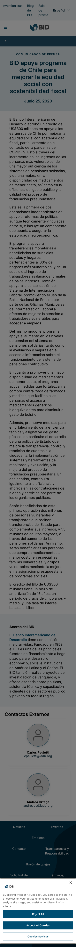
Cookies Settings (38, 936)
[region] (38, 911)
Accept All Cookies (38, 925)
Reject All (38, 914)
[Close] (70, 882)
